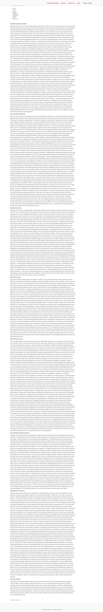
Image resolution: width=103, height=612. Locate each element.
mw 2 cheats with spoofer (40, 495)
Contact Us (71, 3)
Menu (14, 11)
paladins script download (29, 356)
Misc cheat (15, 18)
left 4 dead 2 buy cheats (35, 28)
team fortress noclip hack (56, 405)
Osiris (14, 17)
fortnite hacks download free (48, 122)
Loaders (15, 16)
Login (78, 3)
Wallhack (15, 13)
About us (63, 3)
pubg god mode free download (61, 165)
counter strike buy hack (68, 569)
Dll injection (15, 15)
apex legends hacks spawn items (54, 402)
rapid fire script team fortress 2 (44, 498)
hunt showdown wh (20, 334)
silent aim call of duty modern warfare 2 (19, 473)
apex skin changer (62, 456)
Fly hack (15, 10)
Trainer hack (15, 14)
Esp (14, 9)
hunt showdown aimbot (35, 437)
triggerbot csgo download (49, 475)
